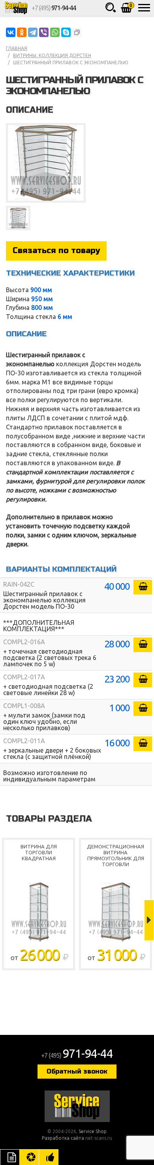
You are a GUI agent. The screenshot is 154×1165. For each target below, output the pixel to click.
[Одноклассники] (21, 32)
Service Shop (16, 8)
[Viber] (44, 32)
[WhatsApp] (55, 32)
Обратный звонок (77, 1071)
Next (149, 920)
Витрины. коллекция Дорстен (52, 55)
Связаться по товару (56, 250)
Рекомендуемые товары (48, 1157)
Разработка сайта (63, 1138)
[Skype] (66, 32)
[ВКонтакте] (10, 32)
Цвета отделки (29, 1157)
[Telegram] (33, 32)
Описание (10, 1157)
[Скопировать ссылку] (77, 32)
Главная (16, 48)
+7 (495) (53, 7)
